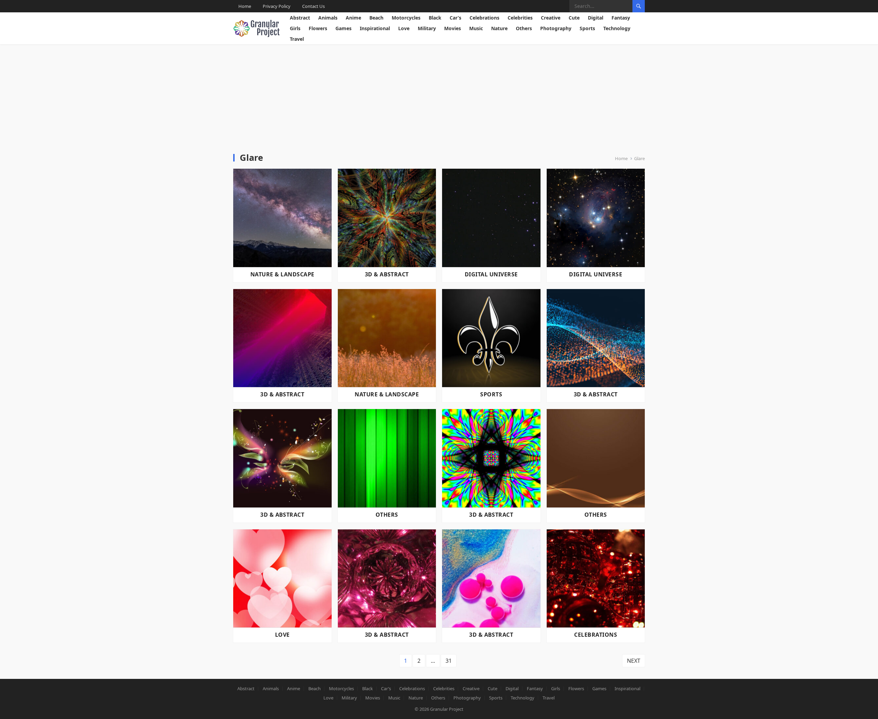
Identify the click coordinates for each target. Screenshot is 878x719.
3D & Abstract (387, 274)
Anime (353, 17)
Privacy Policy (276, 6)
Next (633, 660)
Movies (452, 28)
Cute (574, 17)
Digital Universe (491, 274)
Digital (595, 17)
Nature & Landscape (282, 274)
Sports (587, 28)
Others (524, 28)
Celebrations (484, 17)
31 (449, 660)
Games (343, 28)
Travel (297, 39)
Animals (327, 17)
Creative (550, 17)
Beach (376, 17)
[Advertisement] (439, 96)
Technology (616, 28)
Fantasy (621, 17)
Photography (555, 28)
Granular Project (446, 709)
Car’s (455, 17)
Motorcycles (406, 17)
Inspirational (375, 28)
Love (404, 28)
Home (244, 6)
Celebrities (520, 17)
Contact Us (313, 6)
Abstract (300, 17)
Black (435, 17)
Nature (499, 28)
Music (476, 28)
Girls (295, 28)
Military (427, 28)
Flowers (318, 28)
